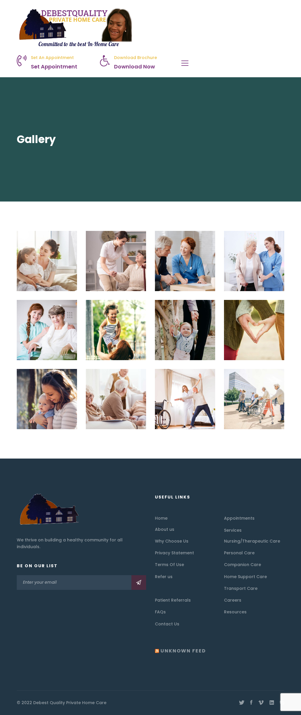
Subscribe (138, 582)
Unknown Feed (183, 650)
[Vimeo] (261, 702)
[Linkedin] (271, 702)
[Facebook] (251, 702)
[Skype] (282, 702)
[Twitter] (242, 702)
